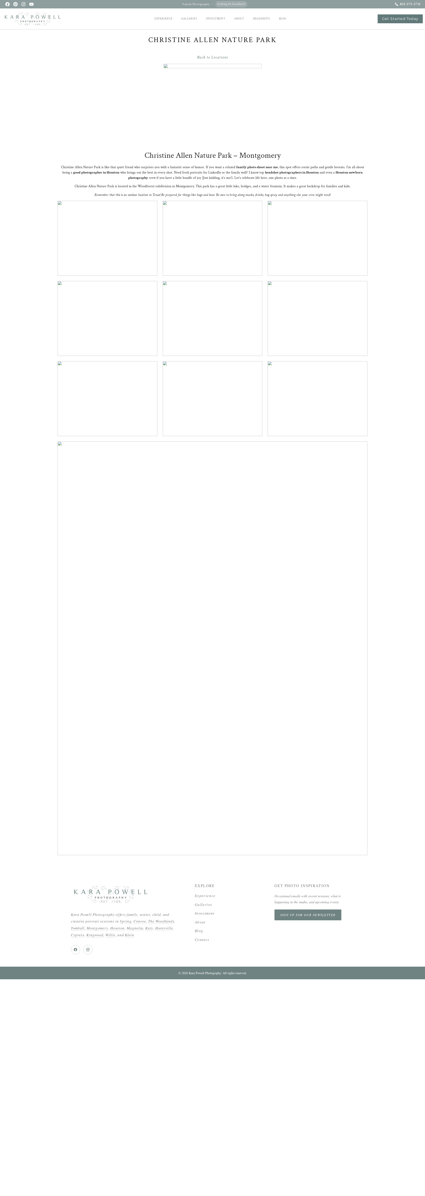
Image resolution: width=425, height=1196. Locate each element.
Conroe (139, 921)
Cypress (77, 934)
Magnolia (135, 928)
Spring (125, 921)
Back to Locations (212, 57)
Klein (129, 934)
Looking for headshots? (231, 4)
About (239, 19)
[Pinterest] (15, 4)
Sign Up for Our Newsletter (308, 915)
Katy (149, 928)
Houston (117, 928)
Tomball (78, 928)
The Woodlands (161, 921)
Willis (110, 934)
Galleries (189, 19)
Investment (215, 19)
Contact (202, 939)
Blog (282, 19)
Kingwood (94, 934)
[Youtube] (31, 4)
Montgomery (97, 928)
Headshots (261, 19)
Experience (163, 19)
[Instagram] (23, 4)
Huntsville (164, 928)
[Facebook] (7, 4)
